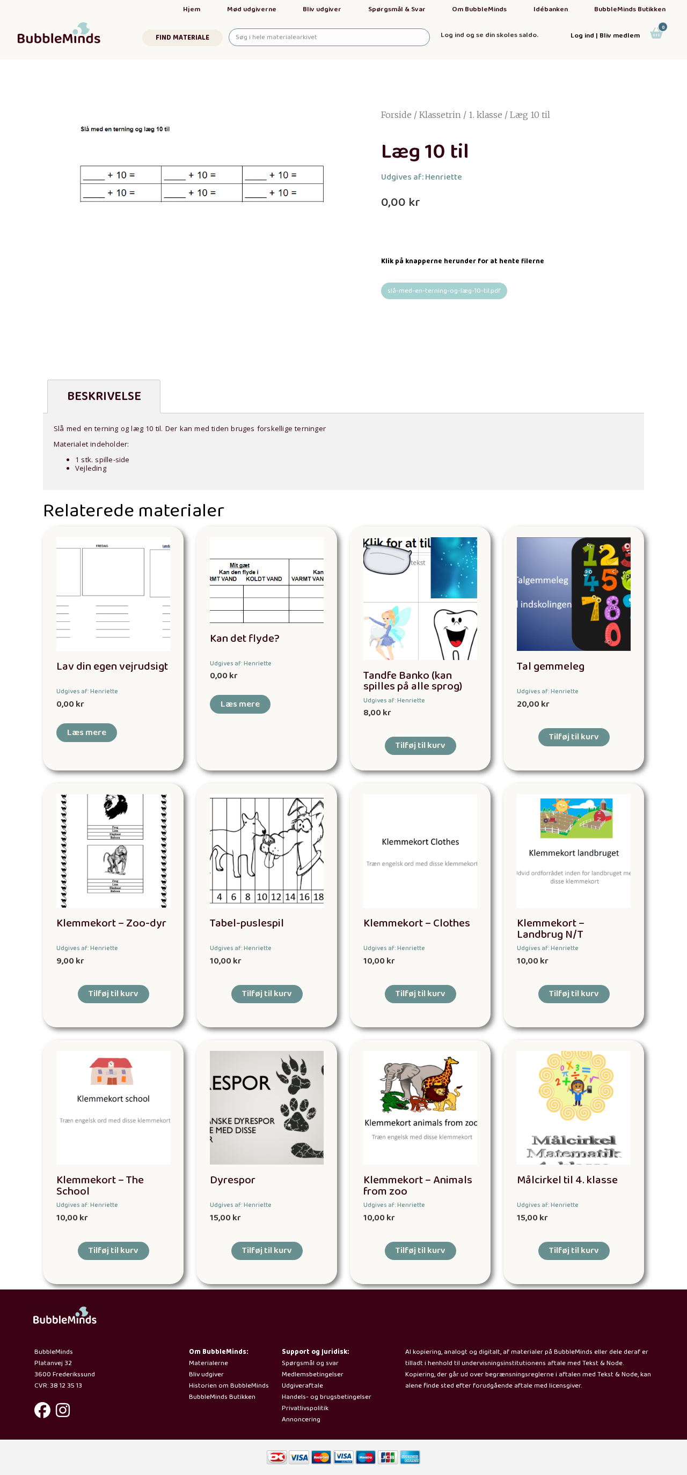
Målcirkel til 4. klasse (567, 1180)
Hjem (191, 9)
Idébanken (550, 9)
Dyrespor (232, 1180)
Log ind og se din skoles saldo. (489, 35)
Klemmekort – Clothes (416, 923)
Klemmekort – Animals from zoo (417, 1186)
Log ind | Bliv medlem (605, 35)
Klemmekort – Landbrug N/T (550, 929)
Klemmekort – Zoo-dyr (111, 923)
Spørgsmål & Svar (397, 9)
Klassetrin (440, 114)
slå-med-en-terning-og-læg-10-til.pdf (444, 291)
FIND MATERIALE (182, 37)
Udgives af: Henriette (421, 177)
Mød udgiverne (251, 9)
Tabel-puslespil (247, 923)
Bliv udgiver (322, 9)
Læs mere (86, 732)
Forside (396, 114)
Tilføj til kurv (420, 745)
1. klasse (485, 114)
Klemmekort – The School (100, 1186)
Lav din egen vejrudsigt (112, 667)
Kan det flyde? (245, 639)
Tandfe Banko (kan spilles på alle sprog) (412, 681)
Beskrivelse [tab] (104, 396)
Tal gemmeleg (550, 667)
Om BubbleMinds (479, 9)
